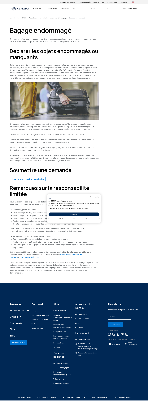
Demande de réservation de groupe (62, 373)
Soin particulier (59, 332)
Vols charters (58, 379)
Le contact (107, 9)
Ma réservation (51, 9)
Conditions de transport (47, 397)
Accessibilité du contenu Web (87, 354)
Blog (12, 335)
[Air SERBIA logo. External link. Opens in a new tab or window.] (50, 199)
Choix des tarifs (38, 328)
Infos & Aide (91, 9)
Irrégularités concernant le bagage (53, 18)
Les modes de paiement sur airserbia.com (62, 337)
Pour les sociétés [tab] (84, 2)
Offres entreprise (60, 363)
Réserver (37, 9)
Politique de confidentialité (74, 397)
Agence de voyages (61, 368)
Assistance (33, 18)
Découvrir (76, 9)
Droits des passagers (100, 397)
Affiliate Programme (61, 383)
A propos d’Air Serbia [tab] (109, 2)
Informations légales (30, 257)
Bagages (35, 311)
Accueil (12, 18)
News (77, 323)
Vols (33, 324)
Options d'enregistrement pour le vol (62, 317)
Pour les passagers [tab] (67, 2)
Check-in (65, 9)
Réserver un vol (18, 342)
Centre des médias (83, 319)
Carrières (79, 327)
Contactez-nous (84, 340)
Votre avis (57, 347)
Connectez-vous (130, 9)
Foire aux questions (61, 311)
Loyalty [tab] (96, 2)
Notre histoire (81, 314)
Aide (12, 329)
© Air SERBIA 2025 (23, 397)
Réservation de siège (40, 315)
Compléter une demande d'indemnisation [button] (27, 179)
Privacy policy (94, 197)
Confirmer (116, 324)
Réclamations (58, 343)
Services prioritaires (40, 319)
